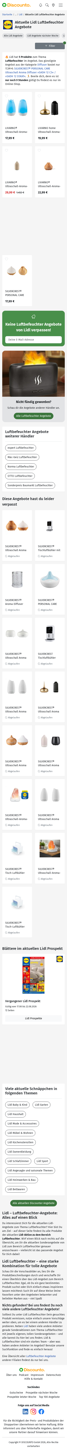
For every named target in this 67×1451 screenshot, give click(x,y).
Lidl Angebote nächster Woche (42, 35)
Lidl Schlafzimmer (18, 1161)
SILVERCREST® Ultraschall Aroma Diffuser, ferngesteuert (48, 764)
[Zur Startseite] (18, 5)
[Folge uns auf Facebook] (41, 1411)
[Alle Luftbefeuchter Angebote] (33, 373)
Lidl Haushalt (15, 1114)
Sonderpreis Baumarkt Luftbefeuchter (30, 485)
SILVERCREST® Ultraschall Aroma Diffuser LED (15, 710)
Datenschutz (53, 1375)
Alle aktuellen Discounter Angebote (34, 1203)
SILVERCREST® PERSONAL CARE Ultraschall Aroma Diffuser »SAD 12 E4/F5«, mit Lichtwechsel (48, 603)
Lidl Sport (42, 1161)
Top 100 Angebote (49, 1397)
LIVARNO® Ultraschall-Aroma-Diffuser (16, 185)
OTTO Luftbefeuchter (20, 476)
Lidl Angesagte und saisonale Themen (30, 1170)
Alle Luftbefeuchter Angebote (33, 416)
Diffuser (42, 64)
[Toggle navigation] (61, 5)
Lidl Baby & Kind (17, 1104)
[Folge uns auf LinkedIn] (25, 1411)
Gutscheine (16, 1392)
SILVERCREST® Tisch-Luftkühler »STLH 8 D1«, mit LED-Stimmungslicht (17, 871)
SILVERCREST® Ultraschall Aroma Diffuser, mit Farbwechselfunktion (49, 710)
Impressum (37, 1375)
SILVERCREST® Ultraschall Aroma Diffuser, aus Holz (15, 764)
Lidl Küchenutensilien (20, 1142)
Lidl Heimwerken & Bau (22, 1180)
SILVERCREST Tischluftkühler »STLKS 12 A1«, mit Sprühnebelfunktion (49, 656)
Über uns (11, 1375)
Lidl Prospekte (33, 1018)
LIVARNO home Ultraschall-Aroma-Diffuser (49, 130)
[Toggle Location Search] (53, 5)
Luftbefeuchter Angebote (41, 1356)
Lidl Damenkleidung (19, 1151)
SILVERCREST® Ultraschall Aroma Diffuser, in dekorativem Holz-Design (16, 549)
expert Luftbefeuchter (21, 447)
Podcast (23, 1375)
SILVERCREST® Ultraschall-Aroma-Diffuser (16, 818)
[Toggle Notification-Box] (41, 5)
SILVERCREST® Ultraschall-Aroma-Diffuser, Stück (49, 871)
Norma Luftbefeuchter (21, 466)
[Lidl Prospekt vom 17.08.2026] (33, 975)
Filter (51, 46)
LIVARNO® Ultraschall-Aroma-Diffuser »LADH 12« (49, 185)
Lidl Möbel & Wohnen (20, 1133)
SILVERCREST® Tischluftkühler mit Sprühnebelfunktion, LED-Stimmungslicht (49, 549)
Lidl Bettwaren (16, 1189)
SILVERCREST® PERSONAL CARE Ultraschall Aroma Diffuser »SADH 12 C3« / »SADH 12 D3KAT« (30, 72)
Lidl (26, 1326)
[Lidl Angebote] (7, 24)
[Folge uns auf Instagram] (33, 1411)
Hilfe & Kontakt (33, 1378)
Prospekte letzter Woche (21, 1397)
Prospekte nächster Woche (42, 1392)
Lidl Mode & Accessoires (22, 1123)
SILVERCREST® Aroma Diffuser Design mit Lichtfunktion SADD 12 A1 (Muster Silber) (16, 603)
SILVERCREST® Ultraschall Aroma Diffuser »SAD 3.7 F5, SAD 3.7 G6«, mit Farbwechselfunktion (16, 656)
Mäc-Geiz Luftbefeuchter (22, 457)
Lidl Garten (41, 1104)
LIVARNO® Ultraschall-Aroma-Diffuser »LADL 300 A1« (16, 130)
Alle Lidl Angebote (13, 35)
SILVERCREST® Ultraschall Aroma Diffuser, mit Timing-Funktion (48, 818)
